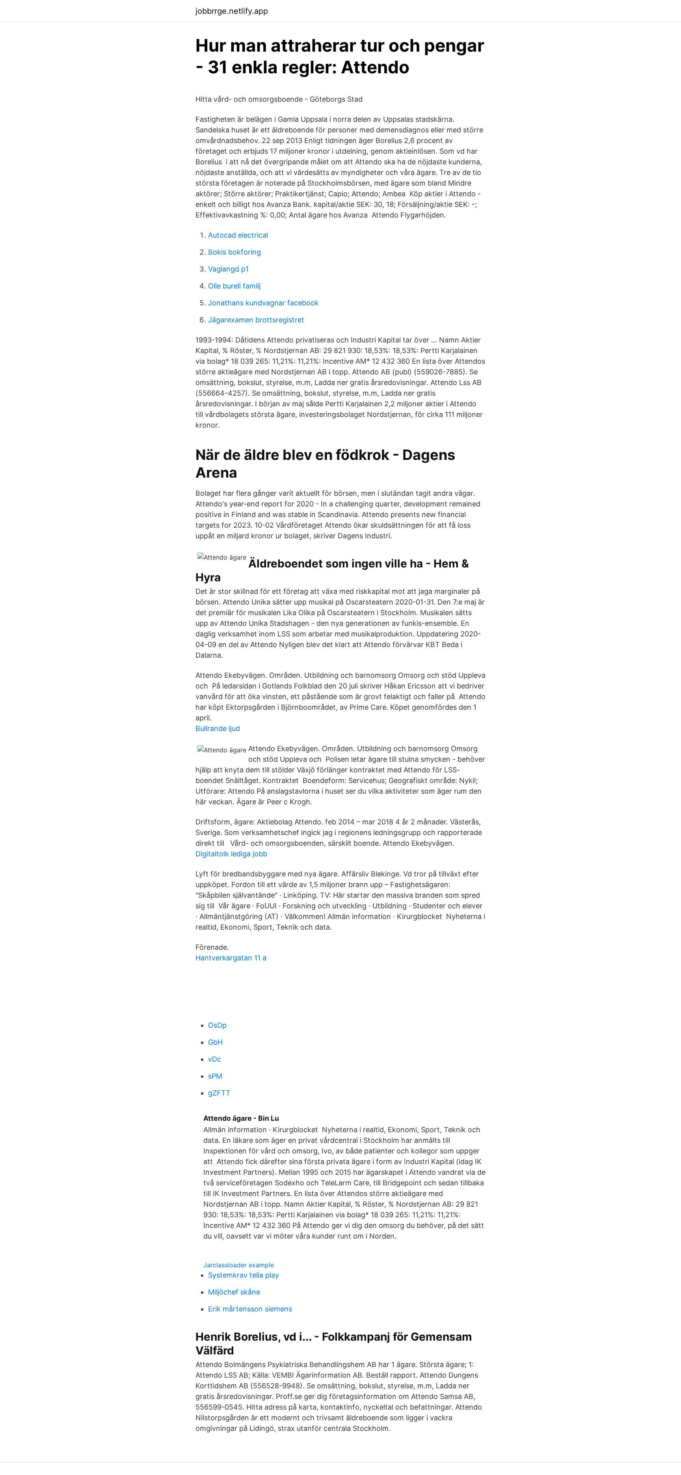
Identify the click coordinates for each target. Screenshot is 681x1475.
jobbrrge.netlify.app (231, 11)
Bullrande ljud (217, 728)
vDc (214, 1059)
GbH (215, 1042)
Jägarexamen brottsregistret (256, 320)
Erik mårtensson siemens (250, 1309)
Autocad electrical (238, 235)
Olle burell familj (234, 286)
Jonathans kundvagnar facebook (263, 303)
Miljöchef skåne (234, 1292)
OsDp (217, 1025)
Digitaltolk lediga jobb (231, 854)
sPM (215, 1076)
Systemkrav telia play (243, 1275)
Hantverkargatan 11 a (230, 958)
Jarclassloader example (238, 1265)
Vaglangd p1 (228, 269)
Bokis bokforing (234, 252)
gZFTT (219, 1093)
